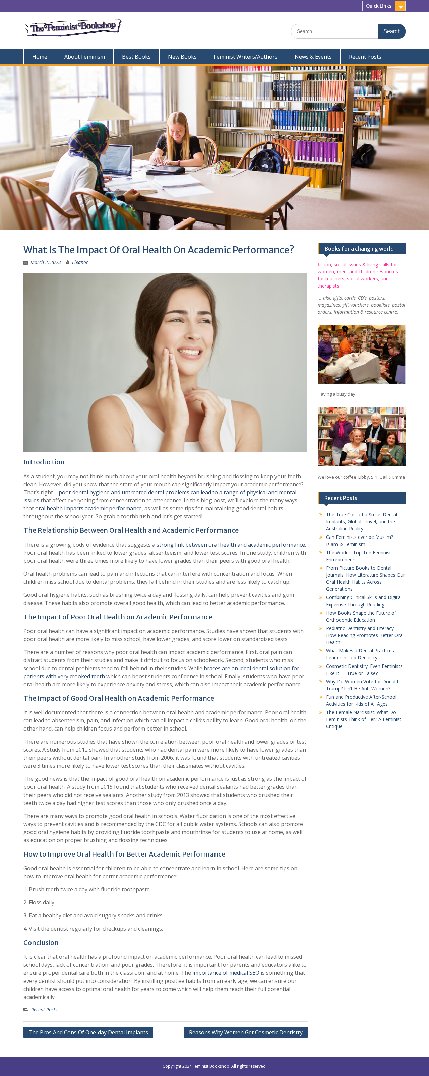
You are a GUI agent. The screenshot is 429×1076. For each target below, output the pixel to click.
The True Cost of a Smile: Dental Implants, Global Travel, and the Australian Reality (361, 521)
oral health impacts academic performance (88, 508)
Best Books (136, 56)
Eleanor (80, 262)
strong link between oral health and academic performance (231, 544)
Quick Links (378, 6)
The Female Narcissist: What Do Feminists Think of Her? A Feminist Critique (363, 719)
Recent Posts (365, 56)
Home (39, 56)
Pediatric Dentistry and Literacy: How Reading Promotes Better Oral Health (365, 635)
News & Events (313, 56)
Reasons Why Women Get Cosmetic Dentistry (246, 1032)
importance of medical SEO (225, 972)
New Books (182, 56)
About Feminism (84, 56)
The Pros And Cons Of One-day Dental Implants (88, 1032)
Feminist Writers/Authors (246, 56)
